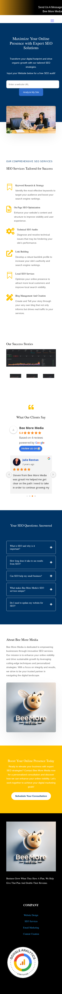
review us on (29, 448)
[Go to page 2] (32, 496)
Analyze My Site (31, 92)
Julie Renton (30, 460)
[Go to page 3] (35, 496)
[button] (28, 364)
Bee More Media (52, 11)
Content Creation (31, 933)
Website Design (31, 915)
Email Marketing (31, 927)
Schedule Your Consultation (31, 796)
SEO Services (31, 921)
